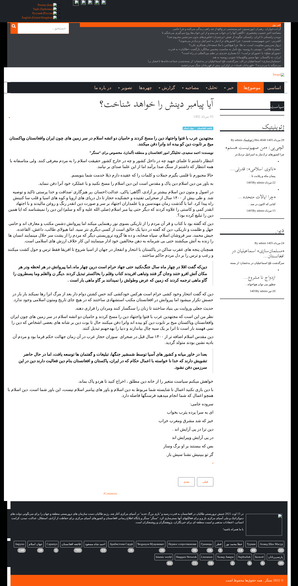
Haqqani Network (186, 557)
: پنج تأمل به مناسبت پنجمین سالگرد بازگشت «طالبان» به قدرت (224, 49)
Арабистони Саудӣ (121, 544)
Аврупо (19, 544)
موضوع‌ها (251, 87)
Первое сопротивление (182, 544)
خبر (230, 87)
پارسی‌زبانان (275, 557)
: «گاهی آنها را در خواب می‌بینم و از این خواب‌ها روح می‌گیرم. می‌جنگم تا (221, 32)
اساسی (274, 87)
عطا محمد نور (234, 544)
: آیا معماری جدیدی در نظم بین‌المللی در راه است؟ (231, 53)
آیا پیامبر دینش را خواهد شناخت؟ (156, 104)
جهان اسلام (189, 128)
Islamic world (164, 557)
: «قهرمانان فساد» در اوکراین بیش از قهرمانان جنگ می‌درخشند (231, 65)
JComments (110, 493)
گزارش (168, 87)
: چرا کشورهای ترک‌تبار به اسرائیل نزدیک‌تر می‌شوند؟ (230, 40)
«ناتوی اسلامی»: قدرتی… (253, 168)
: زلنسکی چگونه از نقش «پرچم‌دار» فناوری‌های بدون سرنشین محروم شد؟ (224, 37)
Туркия (251, 544)
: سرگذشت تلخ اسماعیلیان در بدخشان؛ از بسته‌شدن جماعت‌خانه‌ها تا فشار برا (214, 61)
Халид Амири (225, 557)
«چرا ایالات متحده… (257, 197)
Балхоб (259, 557)
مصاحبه (191, 87)
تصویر (126, 87)
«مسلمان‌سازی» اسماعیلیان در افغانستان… (258, 253)
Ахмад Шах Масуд (271, 544)
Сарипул (52, 544)
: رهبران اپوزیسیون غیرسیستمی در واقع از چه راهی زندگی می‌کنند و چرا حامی (227, 29)
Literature (207, 557)
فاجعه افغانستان (204, 128)
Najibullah (244, 557)
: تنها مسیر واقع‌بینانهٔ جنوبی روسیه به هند (246, 57)
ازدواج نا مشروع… (259, 277)
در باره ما (102, 87)
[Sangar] (278, 74)
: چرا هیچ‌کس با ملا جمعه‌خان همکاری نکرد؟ (235, 45)
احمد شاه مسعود (95, 544)
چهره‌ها (145, 87)
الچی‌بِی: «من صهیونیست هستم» (255, 147)
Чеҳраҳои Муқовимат (150, 544)
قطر (218, 544)
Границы (206, 544)
